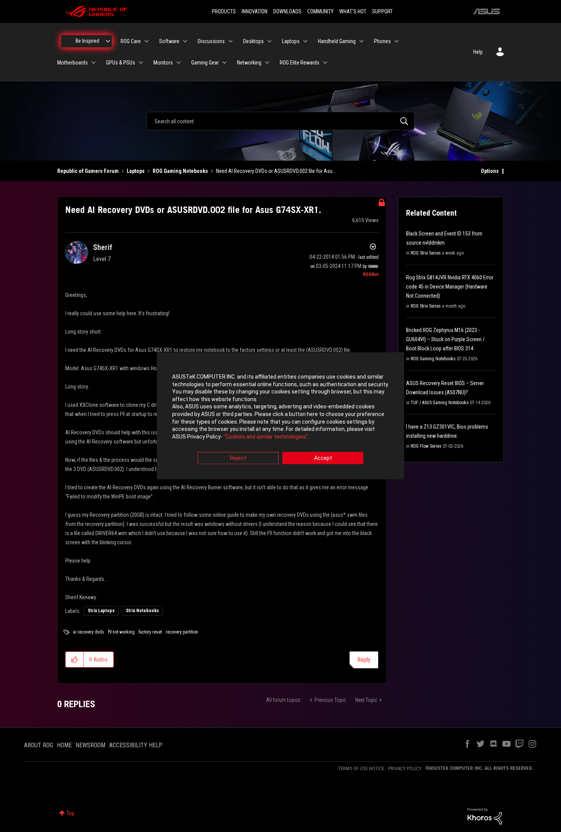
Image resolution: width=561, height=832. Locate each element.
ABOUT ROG (38, 745)
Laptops (136, 171)
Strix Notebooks (142, 610)
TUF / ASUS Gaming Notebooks (440, 402)
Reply (364, 659)
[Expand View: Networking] (267, 62)
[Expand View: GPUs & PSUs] (141, 62)
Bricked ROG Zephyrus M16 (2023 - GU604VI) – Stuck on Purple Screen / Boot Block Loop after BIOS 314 (445, 339)
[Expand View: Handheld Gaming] (361, 41)
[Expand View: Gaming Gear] (224, 62)
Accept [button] (323, 458)
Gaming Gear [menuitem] (205, 63)
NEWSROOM (90, 745)
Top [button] (70, 813)
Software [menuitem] (169, 41)
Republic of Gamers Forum (88, 171)
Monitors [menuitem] (163, 63)
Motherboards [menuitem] (72, 63)
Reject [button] (238, 458)
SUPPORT (382, 11)
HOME (64, 745)
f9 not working (121, 632)
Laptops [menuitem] (291, 41)
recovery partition (182, 632)
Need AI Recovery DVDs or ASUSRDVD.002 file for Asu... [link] (276, 171)
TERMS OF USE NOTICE (361, 768)
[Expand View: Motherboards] (93, 62)
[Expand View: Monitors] (178, 62)
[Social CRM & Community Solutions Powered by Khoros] (485, 816)
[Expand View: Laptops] (305, 41)
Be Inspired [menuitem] (87, 41)
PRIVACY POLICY (405, 768)
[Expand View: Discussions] (230, 41)
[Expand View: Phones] (396, 41)
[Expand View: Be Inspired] (108, 41)
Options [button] (490, 171)
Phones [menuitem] (382, 41)
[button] (75, 659)
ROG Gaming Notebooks (180, 171)
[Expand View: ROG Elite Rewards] (325, 62)
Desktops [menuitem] (253, 41)
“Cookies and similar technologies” (266, 437)
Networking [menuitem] (249, 63)
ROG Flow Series (426, 446)
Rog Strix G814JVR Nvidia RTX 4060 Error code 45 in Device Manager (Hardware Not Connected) (449, 286)
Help (478, 52)
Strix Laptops (101, 610)
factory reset (150, 632)
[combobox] (280, 121)
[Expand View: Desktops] (269, 41)
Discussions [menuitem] (211, 41)
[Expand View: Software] (185, 41)
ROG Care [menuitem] (131, 41)
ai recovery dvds (88, 632)
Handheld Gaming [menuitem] (337, 41)
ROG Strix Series (426, 253)
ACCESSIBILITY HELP (136, 745)
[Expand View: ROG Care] (146, 41)
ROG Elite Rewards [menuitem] (299, 63)
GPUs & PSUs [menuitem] (120, 63)
